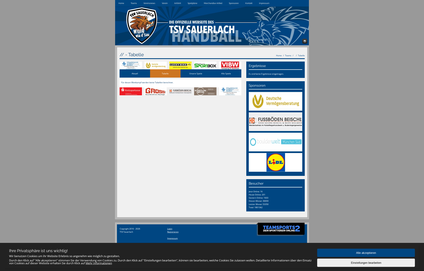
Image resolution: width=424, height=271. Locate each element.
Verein (165, 3)
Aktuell (135, 73)
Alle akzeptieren (366, 252)
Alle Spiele (226, 73)
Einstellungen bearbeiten (366, 262)
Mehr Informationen (99, 263)
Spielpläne (192, 3)
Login (169, 228)
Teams (134, 3)
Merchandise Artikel (213, 3)
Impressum (264, 3)
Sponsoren (234, 3)
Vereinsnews (149, 3)
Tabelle (301, 55)
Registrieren (173, 231)
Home (121, 3)
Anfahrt (177, 3)
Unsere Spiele (195, 73)
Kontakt (248, 3)
